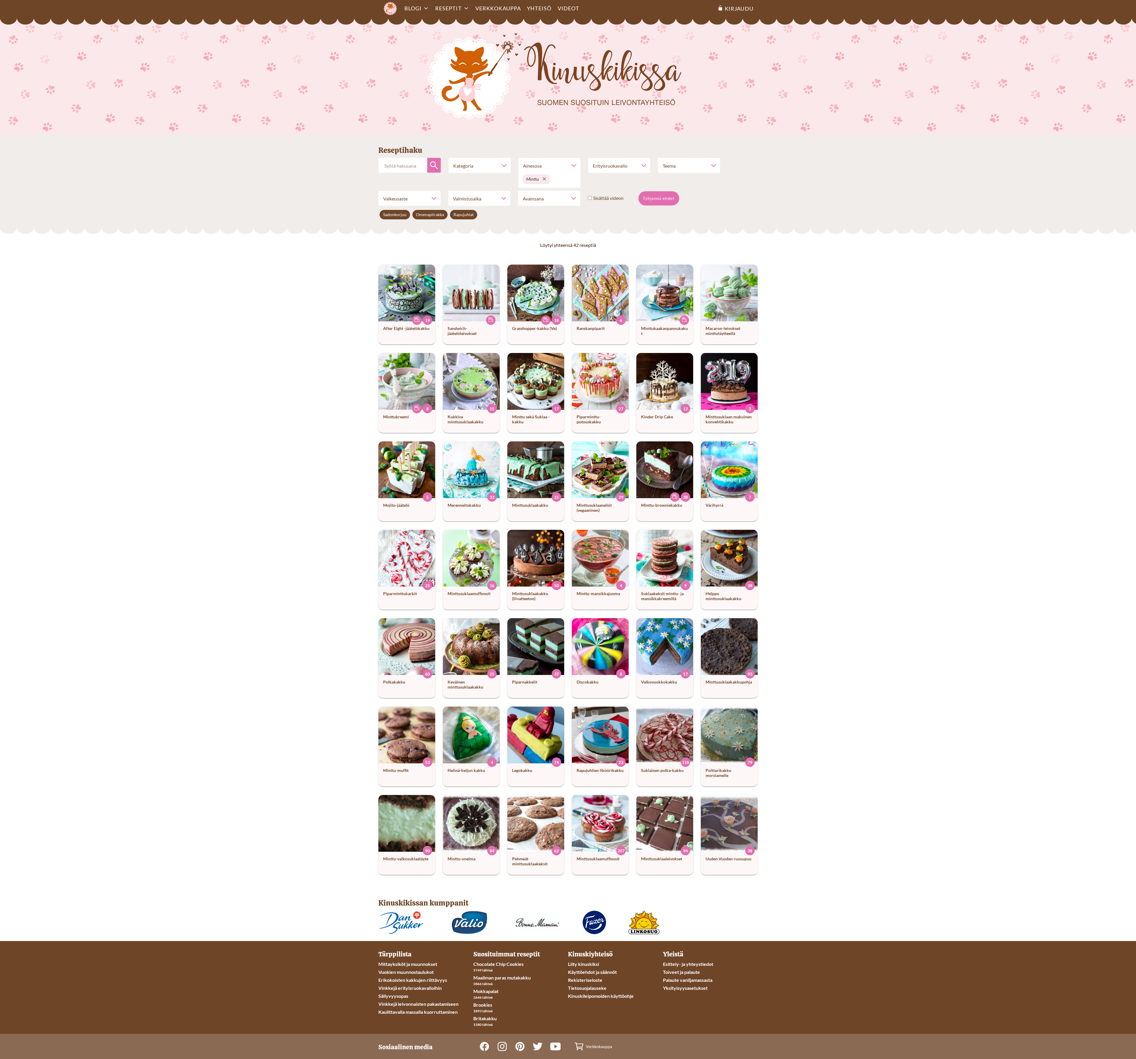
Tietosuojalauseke (587, 988)
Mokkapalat (485, 991)
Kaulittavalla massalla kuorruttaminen (418, 1012)
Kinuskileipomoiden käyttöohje (601, 996)
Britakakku (485, 1018)
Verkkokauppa (498, 8)
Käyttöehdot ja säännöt (592, 972)
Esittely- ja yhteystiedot (688, 964)
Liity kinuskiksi (583, 964)
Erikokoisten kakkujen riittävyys (412, 980)
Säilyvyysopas (393, 996)
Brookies (482, 1005)
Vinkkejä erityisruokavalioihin (410, 988)
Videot (568, 8)
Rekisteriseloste (585, 980)
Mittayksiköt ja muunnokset (407, 964)
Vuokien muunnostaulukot (406, 972)
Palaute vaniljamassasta (687, 980)
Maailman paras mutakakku (502, 977)
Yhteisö (539, 8)
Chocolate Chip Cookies (498, 964)
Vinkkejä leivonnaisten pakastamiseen (418, 1004)
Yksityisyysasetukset (685, 988)
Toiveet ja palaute (681, 972)
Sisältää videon (608, 198)
